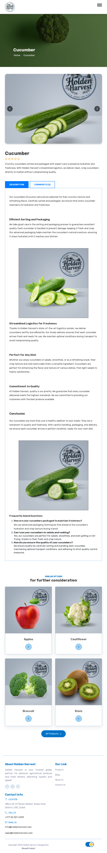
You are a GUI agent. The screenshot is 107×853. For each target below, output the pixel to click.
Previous (10, 109)
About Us (59, 780)
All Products (52, 733)
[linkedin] (7, 787)
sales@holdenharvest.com (19, 833)
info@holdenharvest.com (18, 827)
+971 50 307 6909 (14, 817)
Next (97, 109)
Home (17, 55)
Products (59, 770)
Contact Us (60, 785)
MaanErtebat (28, 848)
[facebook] (12, 787)
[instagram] (18, 787)
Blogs (57, 775)
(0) (42, 184)
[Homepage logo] (10, 6)
